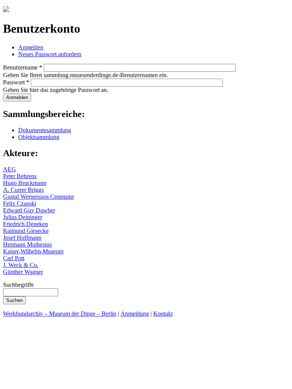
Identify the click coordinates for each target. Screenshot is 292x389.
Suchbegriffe (18, 284)
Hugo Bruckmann (24, 183)
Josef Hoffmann (22, 237)
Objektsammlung (38, 137)
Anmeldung (135, 313)
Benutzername (22, 67)
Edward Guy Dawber (29, 210)
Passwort (16, 82)
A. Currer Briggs (23, 190)
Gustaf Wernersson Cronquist (38, 196)
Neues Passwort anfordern (49, 54)
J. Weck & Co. (20, 265)
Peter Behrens (19, 176)
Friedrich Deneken (25, 224)
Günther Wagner (23, 272)
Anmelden (30, 47)
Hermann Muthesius (27, 244)
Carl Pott (13, 258)
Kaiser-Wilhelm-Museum (33, 251)
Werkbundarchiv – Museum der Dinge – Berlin (59, 313)
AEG (9, 169)
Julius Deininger (22, 217)
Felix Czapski (19, 203)
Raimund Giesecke (26, 231)
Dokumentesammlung (44, 130)
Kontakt (163, 313)
